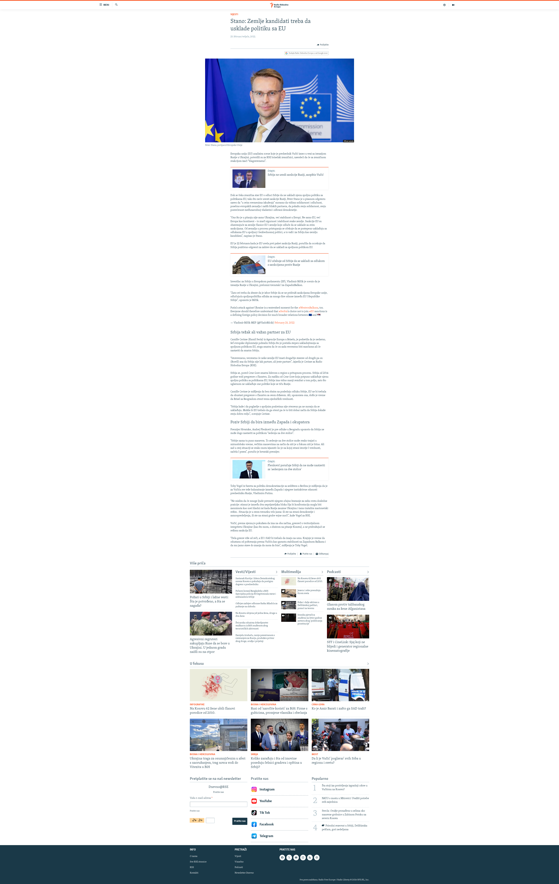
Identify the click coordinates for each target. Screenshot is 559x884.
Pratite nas (240, 821)
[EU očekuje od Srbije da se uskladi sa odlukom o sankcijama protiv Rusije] (248, 264)
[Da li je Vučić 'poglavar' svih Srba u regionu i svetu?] (340, 735)
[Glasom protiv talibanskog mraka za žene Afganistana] (348, 589)
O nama (193, 856)
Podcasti (334, 572)
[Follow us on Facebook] (282, 857)
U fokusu (197, 664)
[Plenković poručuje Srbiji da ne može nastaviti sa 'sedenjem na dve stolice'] (248, 469)
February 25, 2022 (284, 323)
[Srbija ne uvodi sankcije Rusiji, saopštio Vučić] (248, 178)
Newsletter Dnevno (244, 873)
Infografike (197, 704)
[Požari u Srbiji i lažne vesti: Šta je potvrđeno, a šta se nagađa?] (211, 582)
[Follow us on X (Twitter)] (289, 857)
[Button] (323, 45)
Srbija (254, 754)
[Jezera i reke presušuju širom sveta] (288, 593)
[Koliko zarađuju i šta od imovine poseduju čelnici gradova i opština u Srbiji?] (279, 735)
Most (315, 754)
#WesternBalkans (308, 308)
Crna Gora (318, 704)
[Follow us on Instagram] (303, 857)
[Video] (453, 5)
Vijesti (234, 14)
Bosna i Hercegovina (263, 704)
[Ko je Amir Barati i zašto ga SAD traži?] (340, 685)
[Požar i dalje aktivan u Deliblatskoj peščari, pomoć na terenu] (288, 605)
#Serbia (283, 311)
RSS (192, 867)
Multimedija (291, 572)
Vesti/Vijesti (246, 572)
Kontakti (194, 873)
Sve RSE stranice (198, 862)
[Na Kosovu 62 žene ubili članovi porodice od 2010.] (288, 581)
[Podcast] (444, 5)
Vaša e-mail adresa (201, 798)
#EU (311, 311)
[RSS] (310, 857)
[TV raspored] (317, 857)
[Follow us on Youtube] (296, 857)
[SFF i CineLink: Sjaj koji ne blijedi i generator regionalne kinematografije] (348, 626)
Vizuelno (239, 862)
